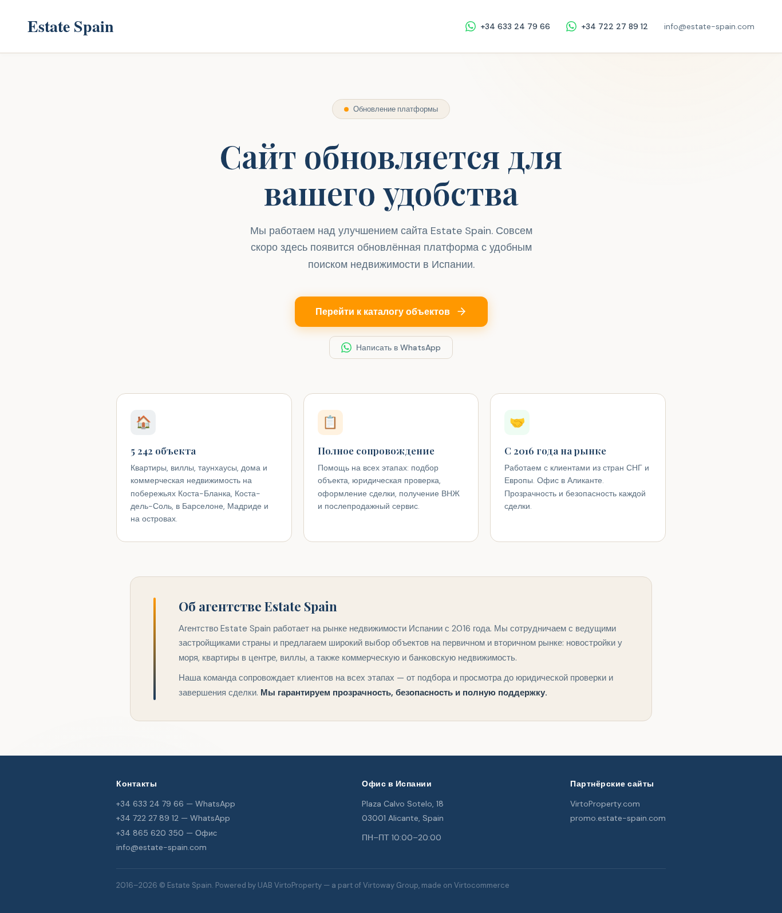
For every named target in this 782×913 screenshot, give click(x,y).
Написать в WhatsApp (398, 347)
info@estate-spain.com (709, 26)
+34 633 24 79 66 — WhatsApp (175, 804)
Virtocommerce (482, 885)
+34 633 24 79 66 (515, 26)
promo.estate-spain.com (618, 818)
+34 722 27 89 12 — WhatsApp (173, 818)
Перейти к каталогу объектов (382, 312)
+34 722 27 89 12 (614, 26)
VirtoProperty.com (605, 804)
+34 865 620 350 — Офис (166, 833)
